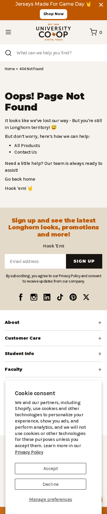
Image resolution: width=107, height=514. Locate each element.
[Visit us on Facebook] (21, 297)
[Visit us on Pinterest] (73, 297)
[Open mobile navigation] (8, 32)
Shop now (53, 14)
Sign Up (84, 261)
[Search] (8, 52)
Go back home (19, 179)
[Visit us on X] (86, 297)
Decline (51, 484)
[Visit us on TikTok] (60, 297)
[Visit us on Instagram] (34, 297)
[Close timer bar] (101, 4)
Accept (50, 468)
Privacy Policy (76, 452)
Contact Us (25, 151)
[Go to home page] (53, 32)
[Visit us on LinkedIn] (47, 297)
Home (9, 69)
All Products (26, 145)
